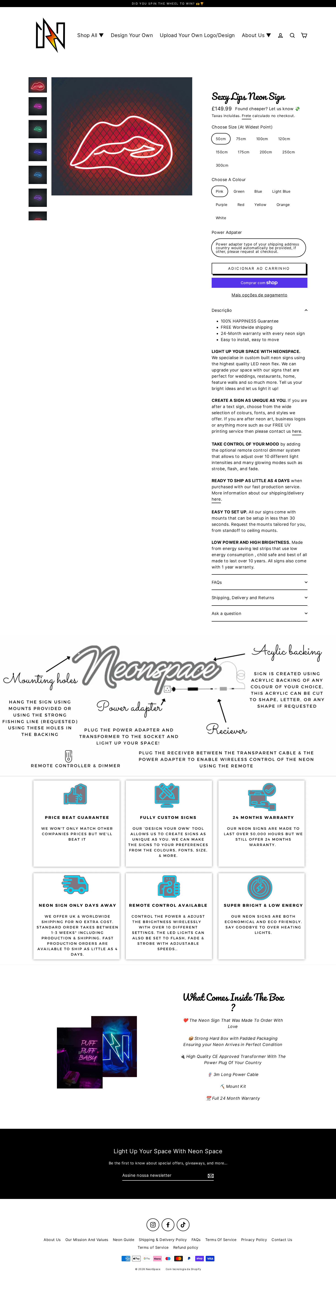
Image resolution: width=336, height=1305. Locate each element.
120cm (284, 138)
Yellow (260, 204)
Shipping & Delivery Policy (163, 1239)
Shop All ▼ (90, 35)
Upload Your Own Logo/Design (197, 35)
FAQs (217, 582)
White (221, 218)
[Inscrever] (210, 1175)
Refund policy (185, 1247)
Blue (258, 191)
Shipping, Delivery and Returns (243, 597)
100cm (262, 138)
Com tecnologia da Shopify (183, 1269)
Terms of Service (153, 1247)
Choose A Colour (229, 179)
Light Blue (281, 191)
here (296, 431)
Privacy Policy (254, 1239)
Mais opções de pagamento (260, 295)
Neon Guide (123, 1239)
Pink (220, 191)
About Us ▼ (256, 35)
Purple (221, 204)
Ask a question (226, 613)
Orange (283, 204)
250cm (288, 152)
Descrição (222, 310)
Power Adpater (227, 232)
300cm (222, 165)
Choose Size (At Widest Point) (242, 127)
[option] (168, 705)
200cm (266, 152)
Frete (246, 115)
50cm (221, 138)
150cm (222, 152)
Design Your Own (132, 35)
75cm (241, 138)
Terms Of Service (221, 1239)
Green (239, 191)
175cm (243, 152)
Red (240, 204)
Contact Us (282, 1239)
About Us (52, 1239)
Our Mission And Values (86, 1239)
